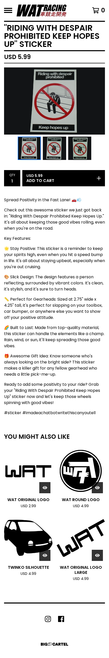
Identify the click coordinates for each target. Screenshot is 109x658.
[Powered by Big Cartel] (54, 644)
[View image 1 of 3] (29, 148)
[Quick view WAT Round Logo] (97, 487)
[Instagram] (48, 619)
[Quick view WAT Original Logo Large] (97, 555)
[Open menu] (8, 10)
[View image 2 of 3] (54, 148)
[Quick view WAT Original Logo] (44, 487)
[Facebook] (61, 619)
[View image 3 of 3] (80, 148)
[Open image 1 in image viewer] (54, 101)
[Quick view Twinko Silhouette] (44, 555)
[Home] (41, 10)
